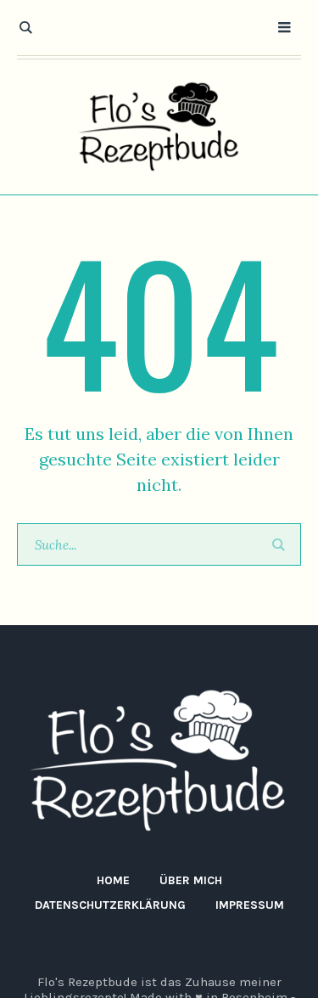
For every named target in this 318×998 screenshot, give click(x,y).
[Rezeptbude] (159, 127)
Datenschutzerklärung (110, 905)
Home (113, 880)
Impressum (249, 905)
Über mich (190, 880)
